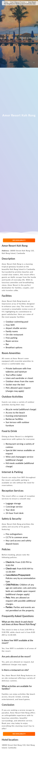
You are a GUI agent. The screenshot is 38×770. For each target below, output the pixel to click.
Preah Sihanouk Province (17, 2)
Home (6, 2)
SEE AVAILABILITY (19, 240)
